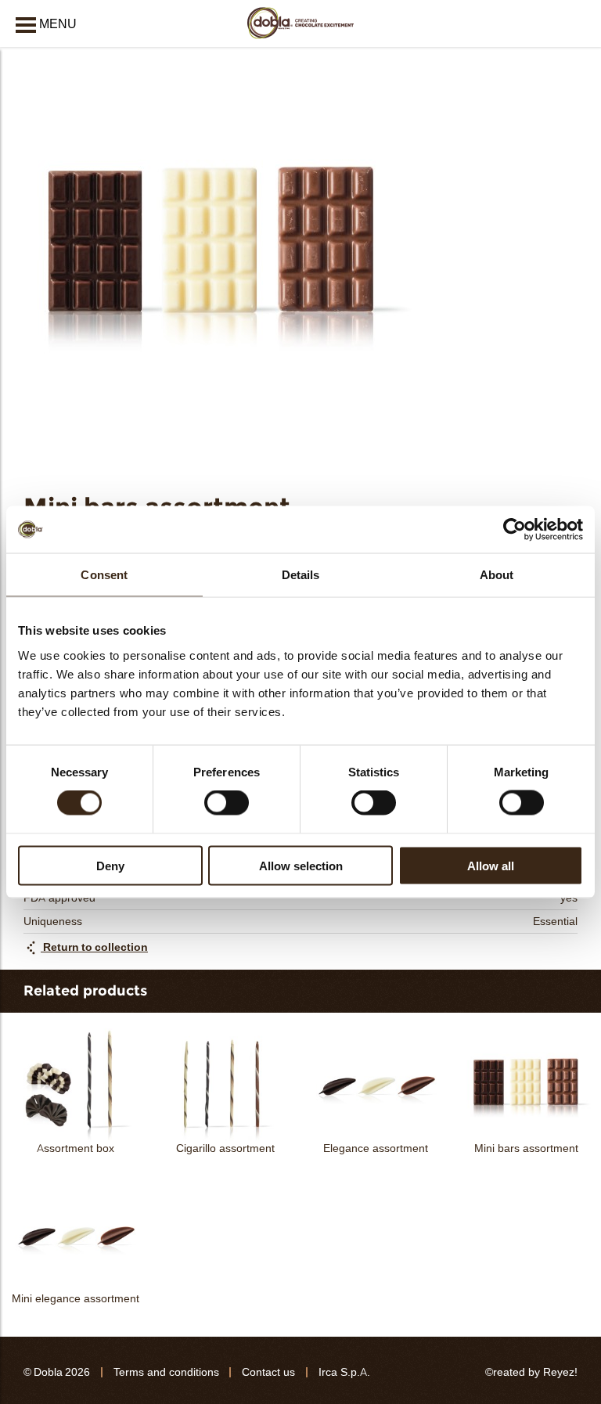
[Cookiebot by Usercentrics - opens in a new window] (514, 530)
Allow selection (301, 865)
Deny (110, 865)
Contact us (268, 1372)
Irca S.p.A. (344, 1372)
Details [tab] (301, 574)
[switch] (226, 802)
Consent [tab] (104, 574)
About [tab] (497, 574)
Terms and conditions (166, 1372)
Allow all (490, 865)
